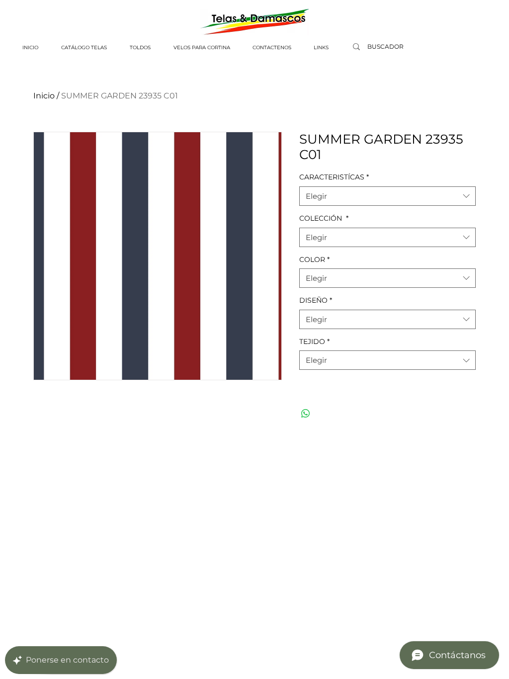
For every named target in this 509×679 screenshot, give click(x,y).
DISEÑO (315, 300)
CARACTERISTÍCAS (334, 176)
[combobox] (387, 196)
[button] (84, 47)
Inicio (44, 95)
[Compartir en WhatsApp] (306, 414)
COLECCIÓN (323, 218)
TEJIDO (314, 341)
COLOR (314, 259)
